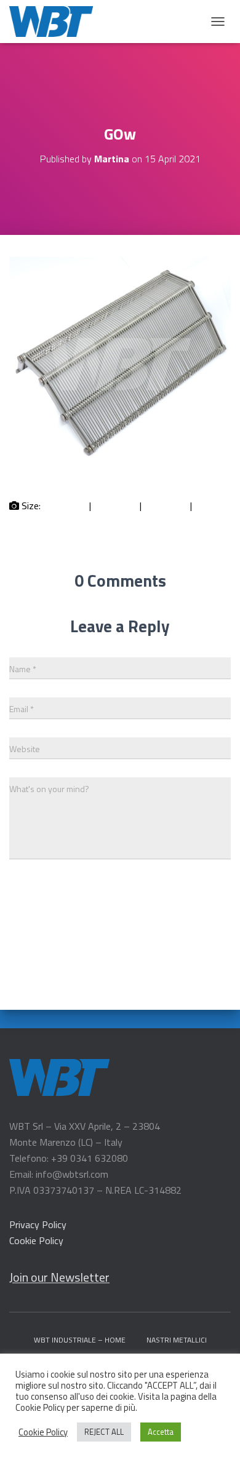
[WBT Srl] (55, 21)
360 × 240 (166, 505)
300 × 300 (115, 505)
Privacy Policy (37, 1224)
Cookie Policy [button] (43, 1432)
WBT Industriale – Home (80, 1340)
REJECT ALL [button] (104, 1432)
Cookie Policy (36, 1240)
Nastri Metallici (176, 1340)
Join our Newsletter (59, 1277)
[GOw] (120, 471)
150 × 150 (65, 505)
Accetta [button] (161, 1432)
